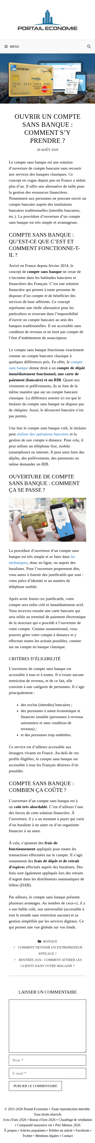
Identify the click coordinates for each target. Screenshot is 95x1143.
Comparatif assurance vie (34, 1125)
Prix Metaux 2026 (67, 1125)
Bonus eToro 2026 (42, 1120)
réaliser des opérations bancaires (43, 434)
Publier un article (60, 1130)
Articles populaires (33, 1130)
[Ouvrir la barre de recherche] (89, 46)
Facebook (82, 1130)
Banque (50, 941)
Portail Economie (36, 1109)
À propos (10, 1130)
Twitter (27, 1136)
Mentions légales (47, 1136)
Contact (67, 1136)
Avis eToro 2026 (14, 1120)
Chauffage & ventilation (75, 1120)
